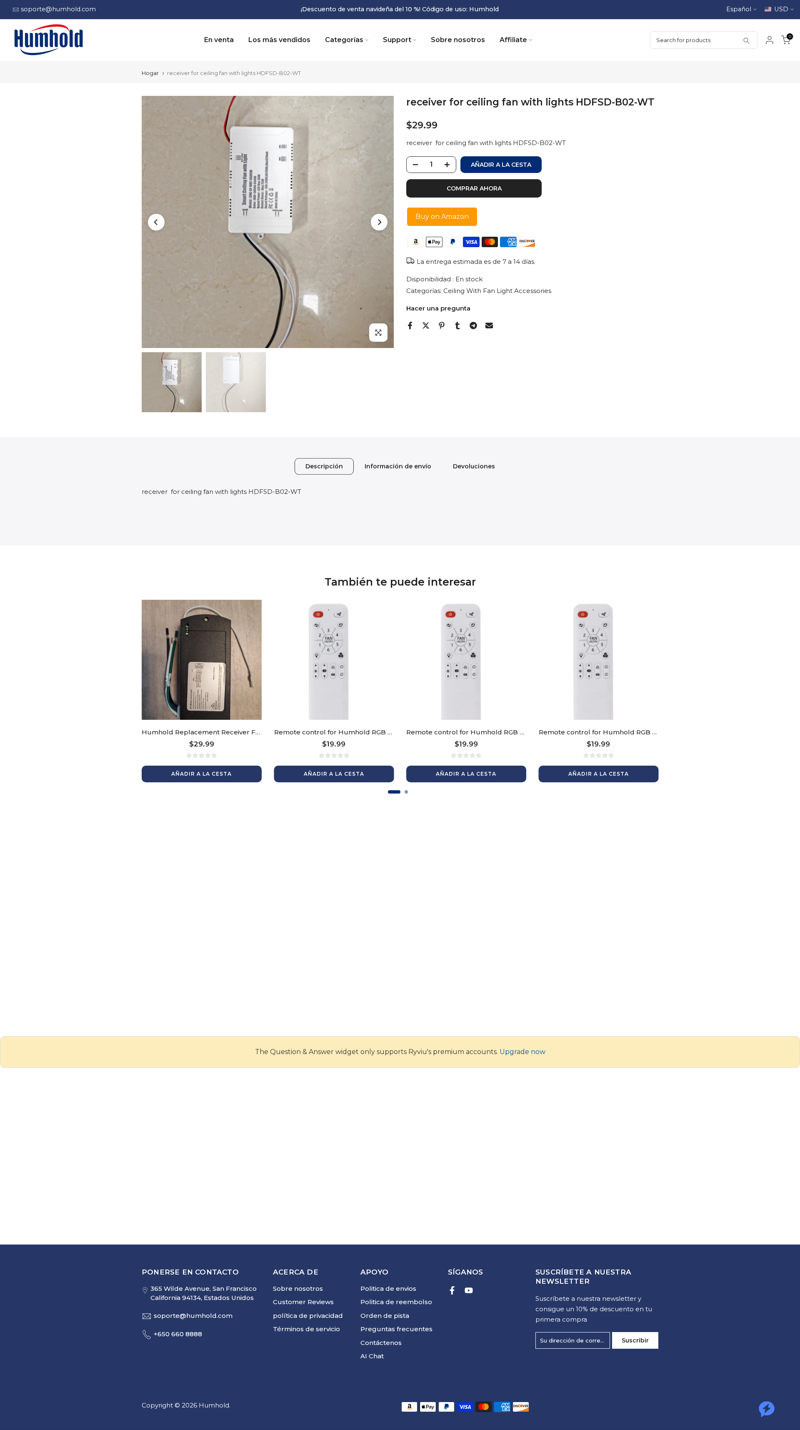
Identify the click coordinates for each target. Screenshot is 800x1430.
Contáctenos (381, 1343)
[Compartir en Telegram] (473, 325)
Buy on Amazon (442, 216)
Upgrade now (522, 1052)
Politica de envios (388, 1288)
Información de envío (398, 466)
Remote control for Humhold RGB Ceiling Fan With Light (366, 732)
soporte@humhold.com (58, 9)
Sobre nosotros (458, 40)
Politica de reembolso (396, 1302)
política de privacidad (308, 1316)
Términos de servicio (306, 1329)
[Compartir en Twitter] (426, 325)
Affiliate (513, 40)
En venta (219, 40)
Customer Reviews (303, 1302)
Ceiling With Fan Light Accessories (497, 291)
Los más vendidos (279, 40)
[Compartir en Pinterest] (441, 325)
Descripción (324, 466)
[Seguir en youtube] (469, 1290)
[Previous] (156, 222)
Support (397, 40)
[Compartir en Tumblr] (457, 325)
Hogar (150, 73)
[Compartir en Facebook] (410, 325)
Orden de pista (384, 1316)
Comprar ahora (474, 188)
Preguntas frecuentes (396, 1329)
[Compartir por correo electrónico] (489, 325)
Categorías (344, 40)
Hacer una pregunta (438, 308)
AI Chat (372, 1356)
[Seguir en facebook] (452, 1290)
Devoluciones (474, 466)
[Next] (379, 222)
